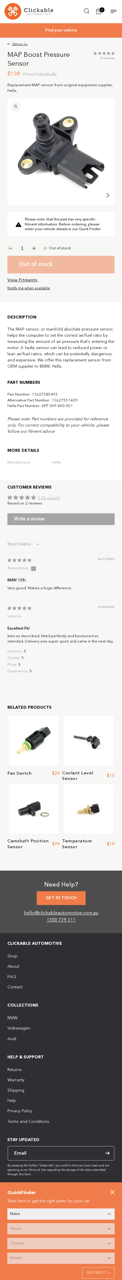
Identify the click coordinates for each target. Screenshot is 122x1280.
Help (11, 1101)
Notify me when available (28, 288)
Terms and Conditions (28, 1122)
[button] (87, 10)
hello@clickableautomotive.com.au (61, 913)
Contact (14, 987)
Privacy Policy (19, 1111)
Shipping (15, 1090)
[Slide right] (107, 195)
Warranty (16, 1080)
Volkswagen (18, 1028)
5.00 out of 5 (49, 498)
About (13, 966)
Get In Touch (61, 898)
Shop (12, 956)
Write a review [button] (29, 519)
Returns (14, 1070)
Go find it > (98, 1273)
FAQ (11, 977)
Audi (11, 1039)
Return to (20, 44)
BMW (12, 1018)
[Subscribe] (107, 1153)
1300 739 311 (61, 920)
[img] (19, 560)
